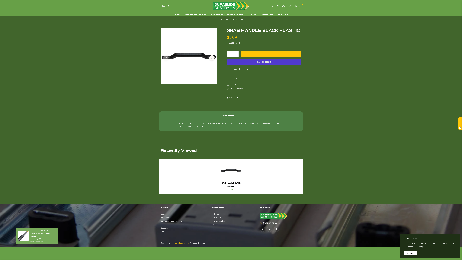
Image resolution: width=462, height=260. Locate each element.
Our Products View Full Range (172, 221)
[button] (166, 6)
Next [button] (212, 58)
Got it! (410, 253)
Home (221, 19)
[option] (189, 56)
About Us (164, 231)
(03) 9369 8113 (271, 223)
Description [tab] (228, 116)
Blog (162, 224)
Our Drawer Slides (167, 217)
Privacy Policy (217, 217)
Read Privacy (418, 247)
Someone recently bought (39, 230)
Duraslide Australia (182, 243)
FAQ (213, 224)
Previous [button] (166, 58)
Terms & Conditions (219, 221)
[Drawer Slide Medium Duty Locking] (23, 236)
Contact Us (165, 228)
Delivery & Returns (219, 214)
